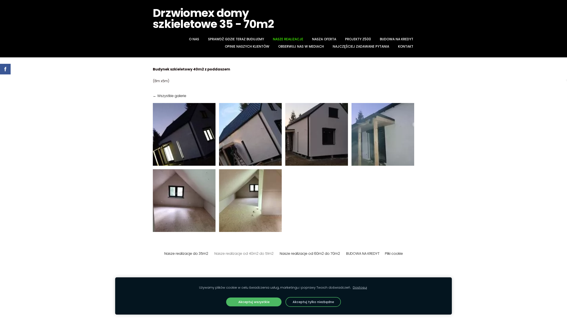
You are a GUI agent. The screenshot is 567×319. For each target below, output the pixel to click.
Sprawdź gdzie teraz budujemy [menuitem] (236, 39)
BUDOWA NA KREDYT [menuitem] (396, 39)
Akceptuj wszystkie (254, 302)
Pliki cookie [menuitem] (394, 253)
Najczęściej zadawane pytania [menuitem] (361, 46)
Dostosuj (360, 287)
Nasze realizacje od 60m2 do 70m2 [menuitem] (310, 253)
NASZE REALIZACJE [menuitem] (288, 39)
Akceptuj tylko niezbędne (313, 302)
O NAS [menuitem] (194, 39)
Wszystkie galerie (171, 95)
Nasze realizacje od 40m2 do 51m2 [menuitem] (244, 253)
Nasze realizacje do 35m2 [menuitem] (186, 253)
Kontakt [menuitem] (405, 46)
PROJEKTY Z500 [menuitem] (358, 39)
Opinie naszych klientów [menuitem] (247, 46)
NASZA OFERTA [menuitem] (324, 39)
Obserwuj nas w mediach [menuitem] (301, 46)
